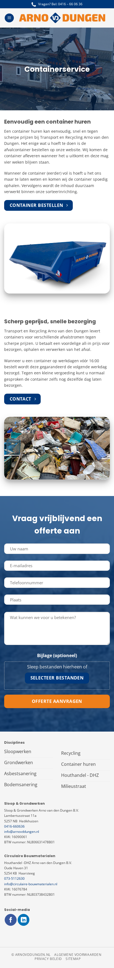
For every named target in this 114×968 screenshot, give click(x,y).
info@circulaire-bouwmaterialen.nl (30, 884)
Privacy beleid (48, 958)
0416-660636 (14, 826)
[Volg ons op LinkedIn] (24, 920)
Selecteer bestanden (57, 678)
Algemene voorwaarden (77, 954)
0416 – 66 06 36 (70, 4)
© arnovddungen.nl (31, 954)
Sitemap (73, 958)
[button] (9, 18)
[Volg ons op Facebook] (11, 920)
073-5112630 (14, 878)
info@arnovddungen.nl (21, 831)
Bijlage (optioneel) (57, 655)
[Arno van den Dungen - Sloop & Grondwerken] (62, 18)
